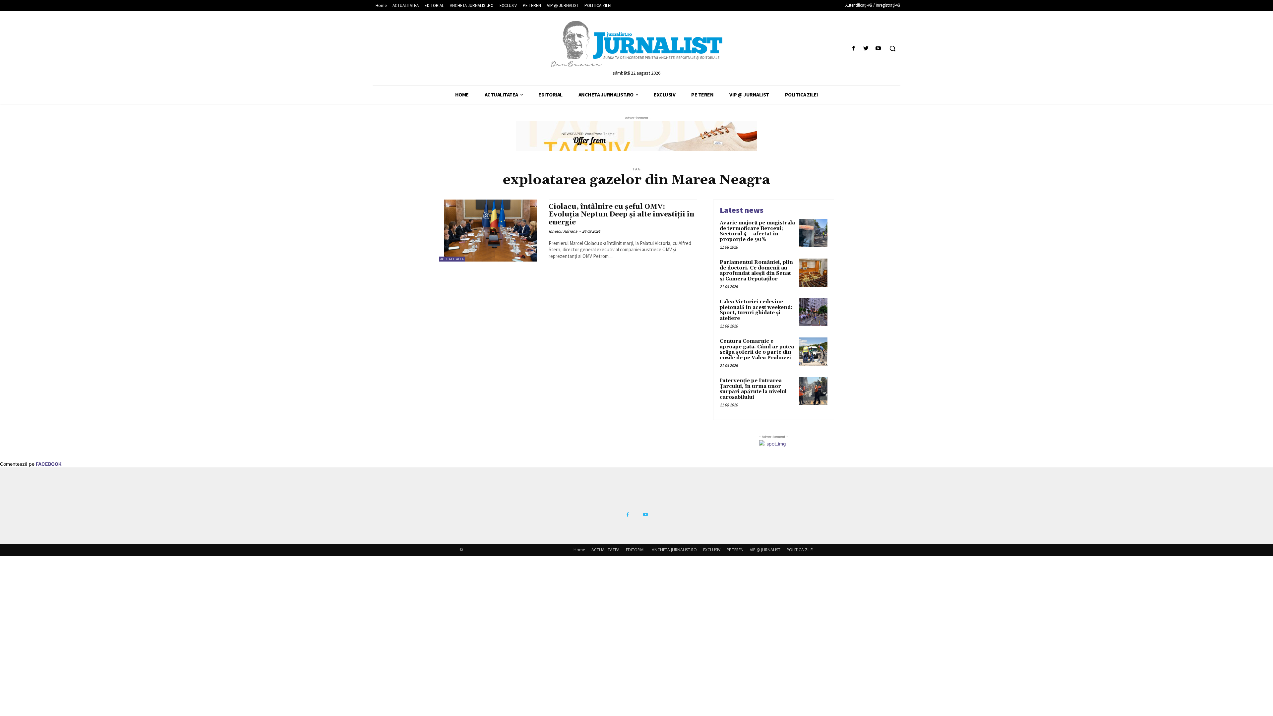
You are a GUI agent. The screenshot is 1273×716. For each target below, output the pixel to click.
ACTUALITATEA (452, 259)
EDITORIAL (635, 550)
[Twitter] (866, 48)
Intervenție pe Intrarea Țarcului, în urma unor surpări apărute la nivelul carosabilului (753, 389)
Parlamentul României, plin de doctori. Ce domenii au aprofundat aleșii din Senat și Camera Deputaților (756, 270)
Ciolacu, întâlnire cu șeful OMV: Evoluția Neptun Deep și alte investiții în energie (621, 214)
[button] (892, 48)
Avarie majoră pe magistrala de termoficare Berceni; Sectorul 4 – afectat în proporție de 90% (757, 231)
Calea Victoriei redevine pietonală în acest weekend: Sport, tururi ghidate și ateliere (756, 310)
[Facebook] (853, 48)
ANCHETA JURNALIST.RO (674, 550)
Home (579, 550)
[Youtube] (878, 48)
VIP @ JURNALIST (765, 550)
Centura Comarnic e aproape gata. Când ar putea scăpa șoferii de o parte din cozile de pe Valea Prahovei (757, 349)
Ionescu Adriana (563, 231)
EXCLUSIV (711, 550)
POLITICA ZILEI (800, 550)
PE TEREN (735, 550)
